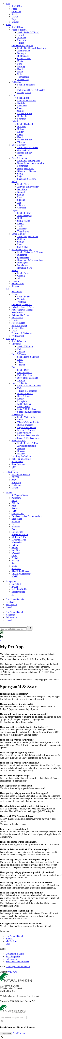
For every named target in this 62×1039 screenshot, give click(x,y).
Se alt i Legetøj (24, 213)
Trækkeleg (22, 228)
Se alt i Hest (17, 6)
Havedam (21, 451)
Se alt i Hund (18, 27)
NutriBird (16, 550)
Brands (9, 492)
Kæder (20, 132)
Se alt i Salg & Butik (21, 474)
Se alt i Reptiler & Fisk (27, 443)
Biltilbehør (22, 255)
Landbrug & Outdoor (21, 456)
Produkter (4, 931)
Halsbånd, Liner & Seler (23, 307)
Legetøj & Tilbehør (26, 430)
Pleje (14, 19)
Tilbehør (21, 142)
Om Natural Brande (15, 599)
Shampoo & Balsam (26, 179)
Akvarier (21, 448)
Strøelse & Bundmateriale (29, 412)
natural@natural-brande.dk (18, 966)
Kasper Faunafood (20, 534)
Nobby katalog (18, 283)
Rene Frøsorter (18, 464)
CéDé (14, 511)
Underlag (21, 207)
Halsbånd (16, 121)
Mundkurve (22, 265)
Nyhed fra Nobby (20, 589)
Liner (14, 95)
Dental (20, 61)
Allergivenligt (23, 50)
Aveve (14, 480)
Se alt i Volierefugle (26, 417)
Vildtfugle (16, 344)
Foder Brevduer (24, 372)
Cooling (21, 275)
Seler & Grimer (19, 145)
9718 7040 (12, 972)
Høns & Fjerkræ (19, 354)
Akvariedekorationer (26, 446)
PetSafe (15, 558)
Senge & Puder (18, 234)
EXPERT (16, 521)
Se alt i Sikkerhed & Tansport (30, 252)
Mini (19, 64)
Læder (20, 108)
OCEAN (16, 553)
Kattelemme (17, 312)
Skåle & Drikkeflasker (27, 409)
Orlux (14, 555)
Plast (19, 197)
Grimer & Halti (24, 150)
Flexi (14, 524)
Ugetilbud (16, 584)
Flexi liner (22, 105)
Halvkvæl (21, 129)
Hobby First (17, 532)
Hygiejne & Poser (25, 168)
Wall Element (18, 336)
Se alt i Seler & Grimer (27, 147)
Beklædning (17, 82)
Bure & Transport (25, 393)
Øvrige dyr (11, 338)
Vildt (14, 466)
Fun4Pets (16, 526)
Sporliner (21, 118)
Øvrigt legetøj (23, 221)
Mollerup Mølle (19, 539)
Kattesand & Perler (20, 315)
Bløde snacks (23, 56)
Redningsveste (24, 92)
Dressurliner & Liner (26, 100)
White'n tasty (23, 79)
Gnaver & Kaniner (20, 383)
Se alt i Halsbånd (25, 124)
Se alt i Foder (23, 296)
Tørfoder (21, 35)
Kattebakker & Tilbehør (22, 309)
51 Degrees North (20, 495)
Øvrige (20, 69)
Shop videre (6, 1033)
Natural (15, 545)
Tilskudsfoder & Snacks (28, 422)
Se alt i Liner (23, 98)
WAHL (15, 576)
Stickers (15, 286)
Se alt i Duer (23, 370)
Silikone (21, 200)
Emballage (16, 482)
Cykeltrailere (23, 257)
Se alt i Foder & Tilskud (28, 32)
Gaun (14, 529)
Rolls (19, 74)
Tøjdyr (20, 226)
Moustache (16, 542)
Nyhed (15, 586)
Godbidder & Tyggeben (22, 45)
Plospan (15, 560)
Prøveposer (22, 40)
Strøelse (15, 22)
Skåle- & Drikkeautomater (29, 438)
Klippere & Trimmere (27, 171)
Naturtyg (21, 66)
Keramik (21, 192)
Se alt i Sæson (23, 273)
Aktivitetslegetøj (24, 215)
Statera (15, 487)
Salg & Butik (12, 472)
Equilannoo (17, 485)
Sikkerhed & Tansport (22, 249)
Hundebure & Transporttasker (30, 260)
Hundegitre (22, 262)
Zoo (13, 469)
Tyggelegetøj (23, 231)
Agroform (16, 498)
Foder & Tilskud (19, 29)
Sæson (15, 270)
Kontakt (9, 607)
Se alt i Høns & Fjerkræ (28, 357)
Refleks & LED (24, 113)
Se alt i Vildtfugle (25, 346)
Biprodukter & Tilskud (27, 378)
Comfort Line (18, 513)
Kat (7, 289)
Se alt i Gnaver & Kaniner (29, 385)
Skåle (14, 181)
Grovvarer (16, 11)
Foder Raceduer (24, 375)
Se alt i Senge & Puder (27, 236)
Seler (19, 155)
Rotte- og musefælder (21, 459)
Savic (14, 563)
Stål (19, 202)
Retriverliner (23, 116)
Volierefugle (17, 414)
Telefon (3, 972)
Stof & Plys (22, 247)
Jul (18, 278)
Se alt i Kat (17, 291)
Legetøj (15, 210)
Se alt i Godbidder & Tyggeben (31, 48)
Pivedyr (20, 223)
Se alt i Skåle (23, 184)
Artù (14, 505)
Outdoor (21, 239)
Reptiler (21, 453)
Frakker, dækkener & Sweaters (31, 90)
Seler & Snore (23, 406)
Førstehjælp (22, 166)
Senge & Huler (18, 328)
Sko (19, 87)
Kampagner (11, 581)
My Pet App (11, 941)
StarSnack (16, 568)
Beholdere (22, 189)
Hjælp (3, 949)
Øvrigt (20, 173)
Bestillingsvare (18, 592)
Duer (14, 367)
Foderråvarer (17, 461)
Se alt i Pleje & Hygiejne (28, 160)
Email (2, 966)
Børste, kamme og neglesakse (30, 163)
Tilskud (15, 16)
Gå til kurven (19, 1033)
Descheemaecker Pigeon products (27, 516)
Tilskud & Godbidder (27, 391)
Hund (8, 24)
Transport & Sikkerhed (22, 333)
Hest (8, 3)
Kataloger (10, 602)
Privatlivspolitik (13, 956)
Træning (15, 281)
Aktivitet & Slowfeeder (27, 186)
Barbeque (21, 53)
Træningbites (23, 77)
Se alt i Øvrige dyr (20, 341)
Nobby (15, 547)
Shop (8, 944)
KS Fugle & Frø (19, 537)
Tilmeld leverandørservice (17, 961)
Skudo (14, 566)
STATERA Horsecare (21, 573)
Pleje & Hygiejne (19, 158)
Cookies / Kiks (24, 58)
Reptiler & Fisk (19, 440)
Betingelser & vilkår (15, 954)
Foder (14, 9)
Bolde (20, 218)
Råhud (20, 71)
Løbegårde (22, 401)
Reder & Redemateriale (28, 435)
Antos (14, 500)
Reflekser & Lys (24, 268)
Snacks (15, 14)
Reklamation (11, 604)
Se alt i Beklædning (26, 84)
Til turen (21, 205)
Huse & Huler (23, 396)
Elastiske (21, 103)
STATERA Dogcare (21, 571)
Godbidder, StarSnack (22, 304)
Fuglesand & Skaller (26, 427)
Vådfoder (21, 37)
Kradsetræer (17, 317)
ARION (15, 477)
